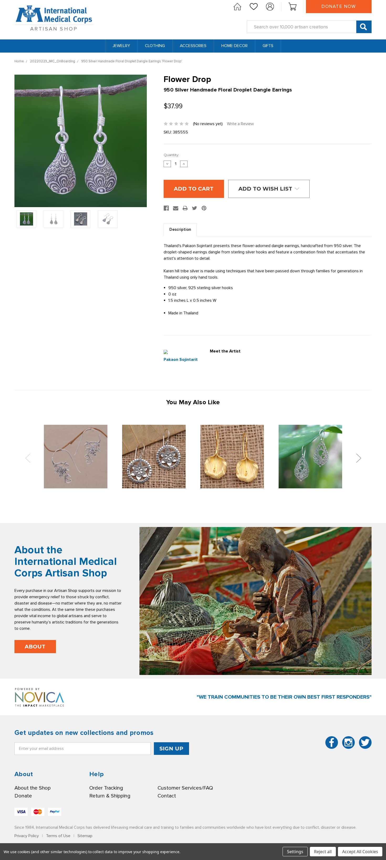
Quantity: (171, 155)
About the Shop (32, 788)
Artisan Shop (53, 29)
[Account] (270, 6)
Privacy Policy (26, 835)
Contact (167, 796)
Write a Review (240, 123)
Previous (27, 458)
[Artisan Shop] (237, 6)
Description (180, 229)
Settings (295, 851)
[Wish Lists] (254, 6)
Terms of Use (58, 835)
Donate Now (338, 6)
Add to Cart (75, 456)
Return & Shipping (109, 796)
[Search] (364, 27)
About (35, 646)
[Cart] (292, 6)
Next (358, 458)
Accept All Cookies (360, 851)
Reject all (323, 851)
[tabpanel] (75, 456)
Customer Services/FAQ (185, 788)
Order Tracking (106, 788)
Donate (23, 796)
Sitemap (84, 835)
